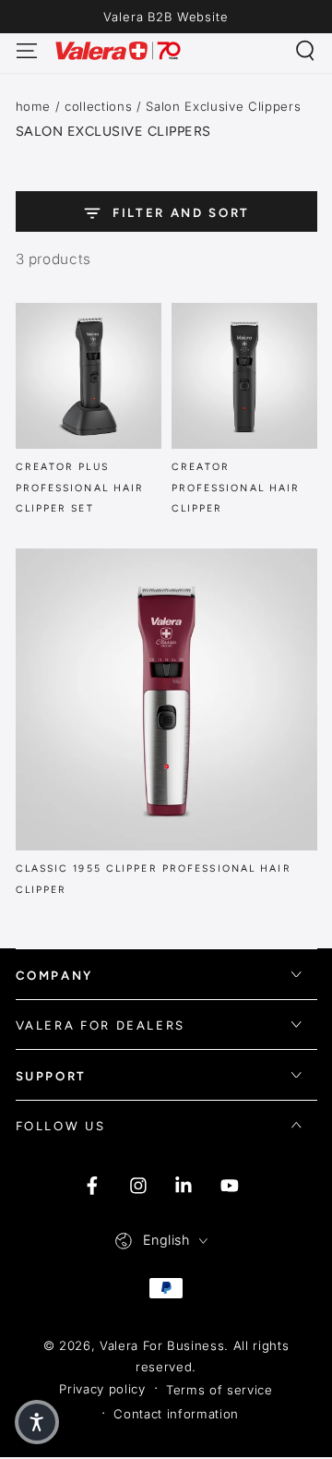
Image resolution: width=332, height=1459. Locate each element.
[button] (305, 50)
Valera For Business (162, 1345)
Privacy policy (102, 1388)
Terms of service (219, 1389)
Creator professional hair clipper (236, 487)
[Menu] (26, 50)
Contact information (176, 1413)
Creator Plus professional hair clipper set (80, 487)
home (34, 106)
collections (98, 106)
